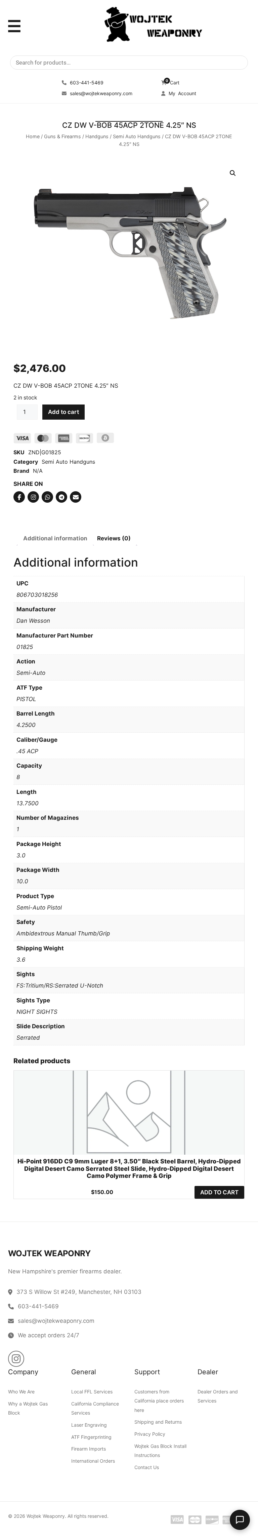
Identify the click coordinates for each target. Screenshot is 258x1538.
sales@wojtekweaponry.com (100, 93)
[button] (233, 173)
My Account (181, 93)
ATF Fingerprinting (91, 1437)
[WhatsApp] (47, 497)
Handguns (97, 136)
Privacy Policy (149, 1434)
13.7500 (27, 803)
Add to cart (63, 411)
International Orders (93, 1461)
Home (33, 136)
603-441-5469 (86, 82)
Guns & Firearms (62, 136)
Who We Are (21, 1392)
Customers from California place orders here (159, 1401)
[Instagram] (33, 497)
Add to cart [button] (219, 1192)
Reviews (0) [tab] (114, 538)
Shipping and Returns (158, 1422)
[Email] (75, 497)
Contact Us (146, 1467)
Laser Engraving (89, 1425)
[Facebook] (19, 497)
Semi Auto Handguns (137, 136)
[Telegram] (61, 497)
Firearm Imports (88, 1449)
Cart (172, 82)
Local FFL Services (92, 1392)
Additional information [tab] (55, 538)
